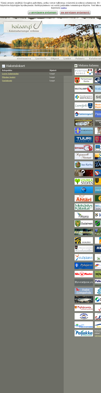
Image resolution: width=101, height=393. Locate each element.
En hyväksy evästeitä (75, 12)
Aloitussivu (24, 58)
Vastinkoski (7, 80)
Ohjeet (55, 58)
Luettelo (41, 58)
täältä (64, 7)
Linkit (67, 58)
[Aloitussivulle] (23, 28)
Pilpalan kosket (8, 77)
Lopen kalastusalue (10, 73)
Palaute (80, 58)
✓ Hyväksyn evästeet (43, 12)
